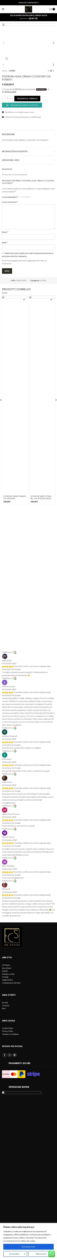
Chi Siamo (6, 965)
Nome (5, 232)
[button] (24, 299)
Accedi (5, 1002)
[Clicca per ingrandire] (6, 58)
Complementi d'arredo (11, 983)
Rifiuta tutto (41, 1254)
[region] (28, 1241)
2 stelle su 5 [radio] (24, 197)
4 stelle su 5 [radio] (28, 197)
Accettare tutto (28, 1247)
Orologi (5, 977)
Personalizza (14, 1254)
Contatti (5, 1005)
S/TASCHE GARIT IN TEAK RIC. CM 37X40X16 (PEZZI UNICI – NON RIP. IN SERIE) (40, 498)
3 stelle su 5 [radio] (26, 197)
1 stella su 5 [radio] (22, 197)
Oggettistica (7, 980)
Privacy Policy (7, 1031)
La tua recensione (10, 202)
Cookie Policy (7, 1028)
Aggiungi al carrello (27, 99)
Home (4, 71)
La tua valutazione (10, 197)
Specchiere (6, 968)
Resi (4, 1008)
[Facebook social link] (4, 1055)
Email (5, 242)
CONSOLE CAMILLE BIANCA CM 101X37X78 (14, 497)
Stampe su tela (8, 974)
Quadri (5, 971)
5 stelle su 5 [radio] (30, 197)
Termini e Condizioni (10, 1034)
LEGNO (12, 71)
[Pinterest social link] (15, 1055)
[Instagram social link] (10, 1055)
